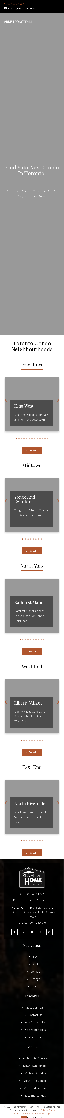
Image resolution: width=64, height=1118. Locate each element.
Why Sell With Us (35, 1022)
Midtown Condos (35, 1073)
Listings (35, 979)
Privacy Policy (48, 1110)
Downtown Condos (35, 1066)
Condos (35, 971)
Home (35, 986)
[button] (14, 4)
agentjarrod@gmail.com (25, 8)
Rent (35, 964)
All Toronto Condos (35, 1058)
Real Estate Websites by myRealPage (32, 1113)
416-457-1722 (16, 4)
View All (32, 450)
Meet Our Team (35, 1007)
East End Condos (35, 1095)
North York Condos (35, 1081)
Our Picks (35, 1037)
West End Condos (35, 1088)
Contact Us (35, 1015)
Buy (35, 956)
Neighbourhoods (35, 1030)
